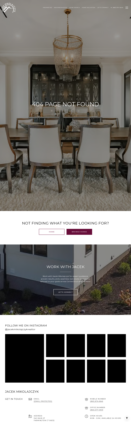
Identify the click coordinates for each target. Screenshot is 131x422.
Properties (47, 7)
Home (51, 232)
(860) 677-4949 (96, 410)
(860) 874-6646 (96, 401)
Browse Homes (79, 232)
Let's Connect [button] (65, 292)
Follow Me (99, 328)
